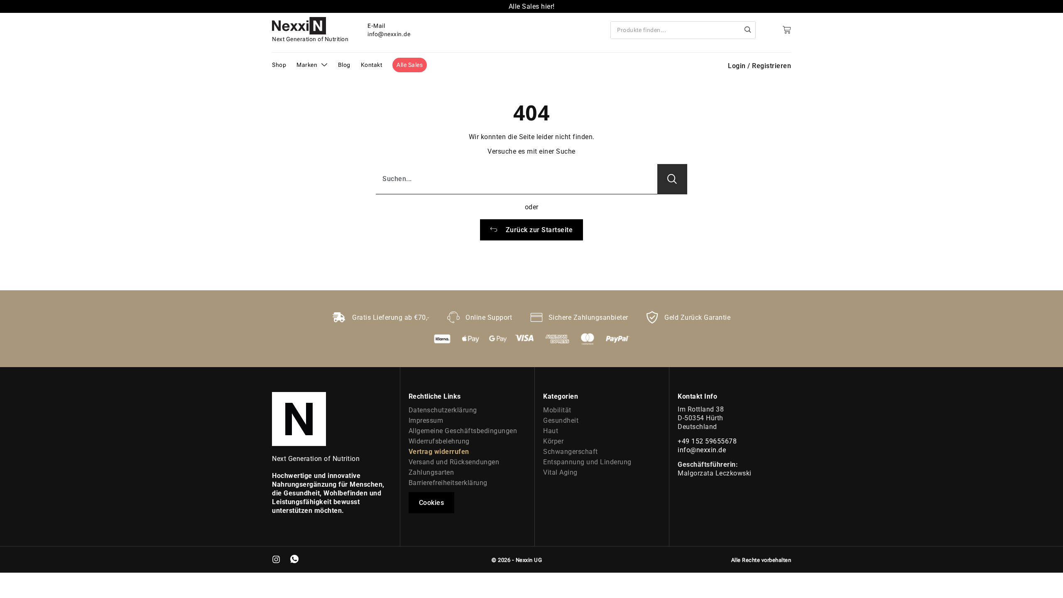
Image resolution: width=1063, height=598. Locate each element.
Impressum (426, 420)
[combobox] (675, 30)
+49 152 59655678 (707, 441)
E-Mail (376, 25)
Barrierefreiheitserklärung (448, 483)
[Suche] (748, 30)
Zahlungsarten (431, 472)
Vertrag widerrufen (439, 452)
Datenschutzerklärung (443, 410)
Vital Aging (560, 472)
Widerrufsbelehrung (439, 441)
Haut (550, 431)
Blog (344, 64)
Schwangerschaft (570, 452)
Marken (306, 64)
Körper (553, 441)
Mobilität (557, 410)
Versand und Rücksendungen (454, 462)
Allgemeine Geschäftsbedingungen (463, 431)
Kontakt (371, 64)
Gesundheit (560, 420)
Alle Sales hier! (532, 6)
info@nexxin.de (702, 450)
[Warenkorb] (787, 30)
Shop (279, 64)
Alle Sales (410, 64)
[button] (432, 502)
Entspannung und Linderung (587, 462)
